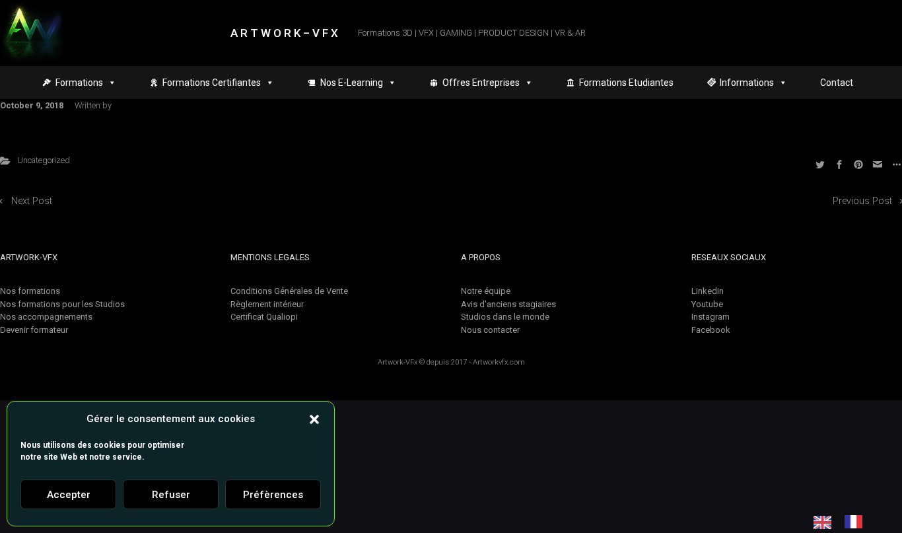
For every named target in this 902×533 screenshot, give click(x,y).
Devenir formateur (34, 330)
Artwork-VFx (397, 362)
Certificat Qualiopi (264, 317)
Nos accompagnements (46, 317)
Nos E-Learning (351, 82)
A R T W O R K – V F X (284, 33)
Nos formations (30, 291)
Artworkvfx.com (499, 362)
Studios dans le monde (505, 317)
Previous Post (862, 201)
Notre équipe (485, 291)
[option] (857, 521)
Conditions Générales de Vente (289, 291)
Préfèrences (273, 495)
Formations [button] (79, 82)
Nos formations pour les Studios (62, 304)
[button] (314, 418)
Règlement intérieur (267, 304)
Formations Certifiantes (211, 82)
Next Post (31, 201)
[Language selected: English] (845, 522)
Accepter (68, 495)
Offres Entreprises (481, 82)
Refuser (171, 495)
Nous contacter (490, 330)
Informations (747, 82)
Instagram (710, 317)
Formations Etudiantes (626, 82)
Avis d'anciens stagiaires (508, 304)
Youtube (707, 304)
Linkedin (707, 291)
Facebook (710, 330)
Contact (836, 82)
